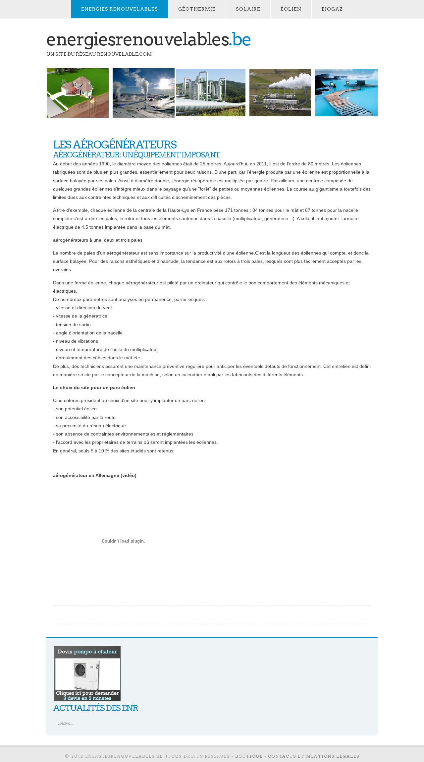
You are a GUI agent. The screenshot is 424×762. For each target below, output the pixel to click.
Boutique (249, 756)
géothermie (197, 9)
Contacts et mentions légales (313, 756)
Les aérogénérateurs (114, 144)
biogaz (332, 9)
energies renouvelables (119, 9)
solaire (248, 9)
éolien (291, 9)
